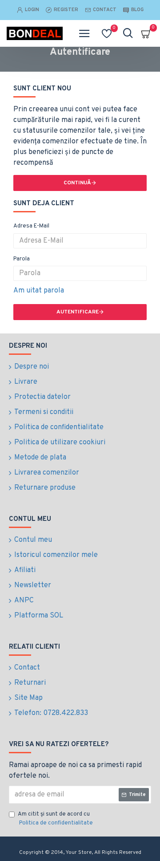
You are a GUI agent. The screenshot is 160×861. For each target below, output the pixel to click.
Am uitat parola (38, 290)
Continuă (77, 183)
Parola (21, 259)
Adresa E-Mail (31, 226)
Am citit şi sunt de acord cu (55, 819)
